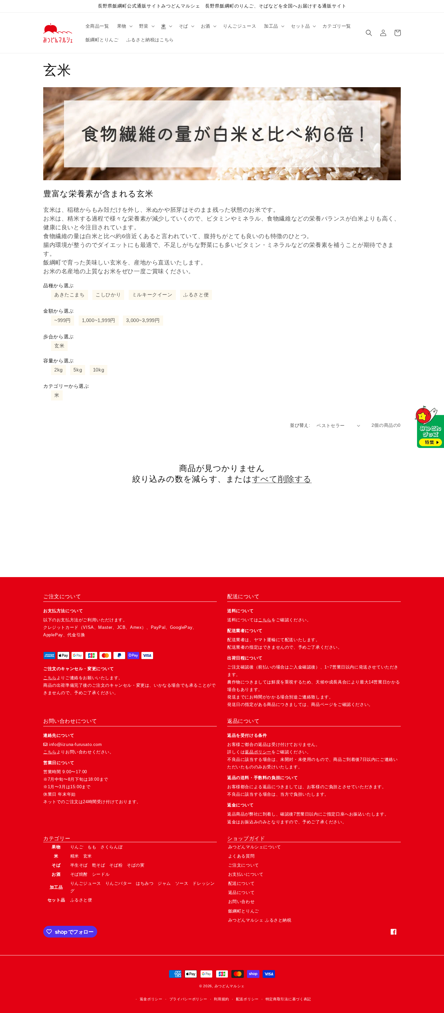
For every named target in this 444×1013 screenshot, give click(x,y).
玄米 (59, 345)
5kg (77, 369)
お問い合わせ (241, 901)
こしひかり (108, 294)
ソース (182, 883)
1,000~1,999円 (98, 320)
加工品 (56, 887)
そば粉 (116, 865)
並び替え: (300, 425)
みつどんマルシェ (230, 986)
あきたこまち (69, 294)
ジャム (164, 883)
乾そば (98, 865)
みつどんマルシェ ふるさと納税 (260, 920)
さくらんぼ (111, 846)
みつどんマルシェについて (254, 846)
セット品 (56, 900)
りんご (77, 846)
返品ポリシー (258, 752)
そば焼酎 (79, 874)
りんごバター (118, 883)
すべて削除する (282, 478)
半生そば (79, 865)
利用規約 (221, 999)
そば (56, 865)
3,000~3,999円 (143, 320)
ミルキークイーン (152, 294)
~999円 (62, 320)
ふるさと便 (196, 294)
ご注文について (243, 865)
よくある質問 (241, 856)
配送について (241, 883)
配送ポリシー (247, 999)
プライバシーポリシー (188, 999)
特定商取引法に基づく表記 (288, 999)
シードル (101, 874)
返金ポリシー (151, 999)
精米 (74, 856)
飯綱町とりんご (243, 911)
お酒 (56, 874)
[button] (124, 26)
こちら (50, 677)
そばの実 (135, 865)
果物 (56, 846)
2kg (58, 369)
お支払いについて (246, 874)
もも (91, 846)
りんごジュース (85, 883)
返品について (241, 892)
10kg (98, 369)
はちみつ (144, 883)
